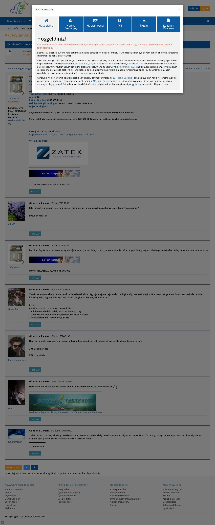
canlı (129, 63)
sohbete (166, 63)
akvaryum (141, 63)
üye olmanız (82, 73)
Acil (64, 84)
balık (105, 63)
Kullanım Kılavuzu (127, 66)
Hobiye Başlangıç (124, 77)
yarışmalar (93, 63)
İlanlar (138, 84)
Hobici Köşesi (103, 80)
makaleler (80, 63)
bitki (114, 63)
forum (67, 63)
